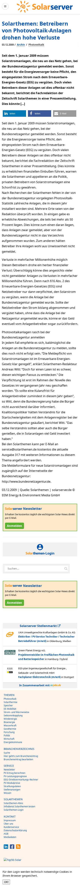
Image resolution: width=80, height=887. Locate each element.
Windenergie (10, 718)
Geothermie (10, 728)
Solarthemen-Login (13, 809)
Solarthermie (10, 702)
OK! (6, 882)
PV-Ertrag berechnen (14, 773)
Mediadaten (10, 837)
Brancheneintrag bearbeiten (18, 759)
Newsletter (9, 769)
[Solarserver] (45, 7)
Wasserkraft (10, 725)
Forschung (9, 732)
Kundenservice (11, 827)
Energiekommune (13, 742)
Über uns (8, 823)
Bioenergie (9, 722)
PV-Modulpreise (12, 783)
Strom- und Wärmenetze (16, 712)
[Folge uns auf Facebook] (12, 848)
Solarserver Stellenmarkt (38, 626)
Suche (7, 752)
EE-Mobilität (10, 708)
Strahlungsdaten (12, 786)
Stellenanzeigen (12, 789)
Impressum (10, 820)
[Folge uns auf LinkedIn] (6, 848)
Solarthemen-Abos (13, 803)
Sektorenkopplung (13, 715)
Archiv (21, 44)
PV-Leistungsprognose (15, 776)
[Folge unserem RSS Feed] (18, 848)
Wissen (7, 793)
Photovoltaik (36, 44)
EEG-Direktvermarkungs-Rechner (21, 779)
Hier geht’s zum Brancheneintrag (21, 756)
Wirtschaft (9, 738)
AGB (6, 833)
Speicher (8, 705)
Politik (7, 735)
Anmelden (14, 526)
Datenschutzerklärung (15, 830)
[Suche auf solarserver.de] (66, 568)
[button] (14, 113)
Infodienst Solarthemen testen (19, 806)
